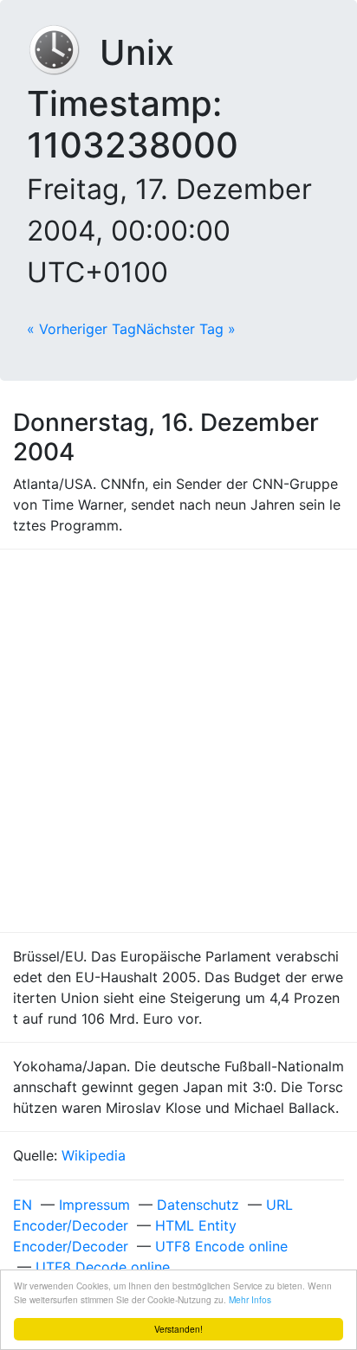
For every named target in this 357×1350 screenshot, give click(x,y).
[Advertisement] (178, 740)
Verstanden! (178, 1328)
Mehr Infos (250, 1299)
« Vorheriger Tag (81, 329)
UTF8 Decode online (103, 1267)
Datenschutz (198, 1204)
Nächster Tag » (186, 329)
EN (22, 1204)
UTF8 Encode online (221, 1246)
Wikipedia (94, 1155)
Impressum (94, 1204)
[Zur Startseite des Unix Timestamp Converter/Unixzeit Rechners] (63, 52)
